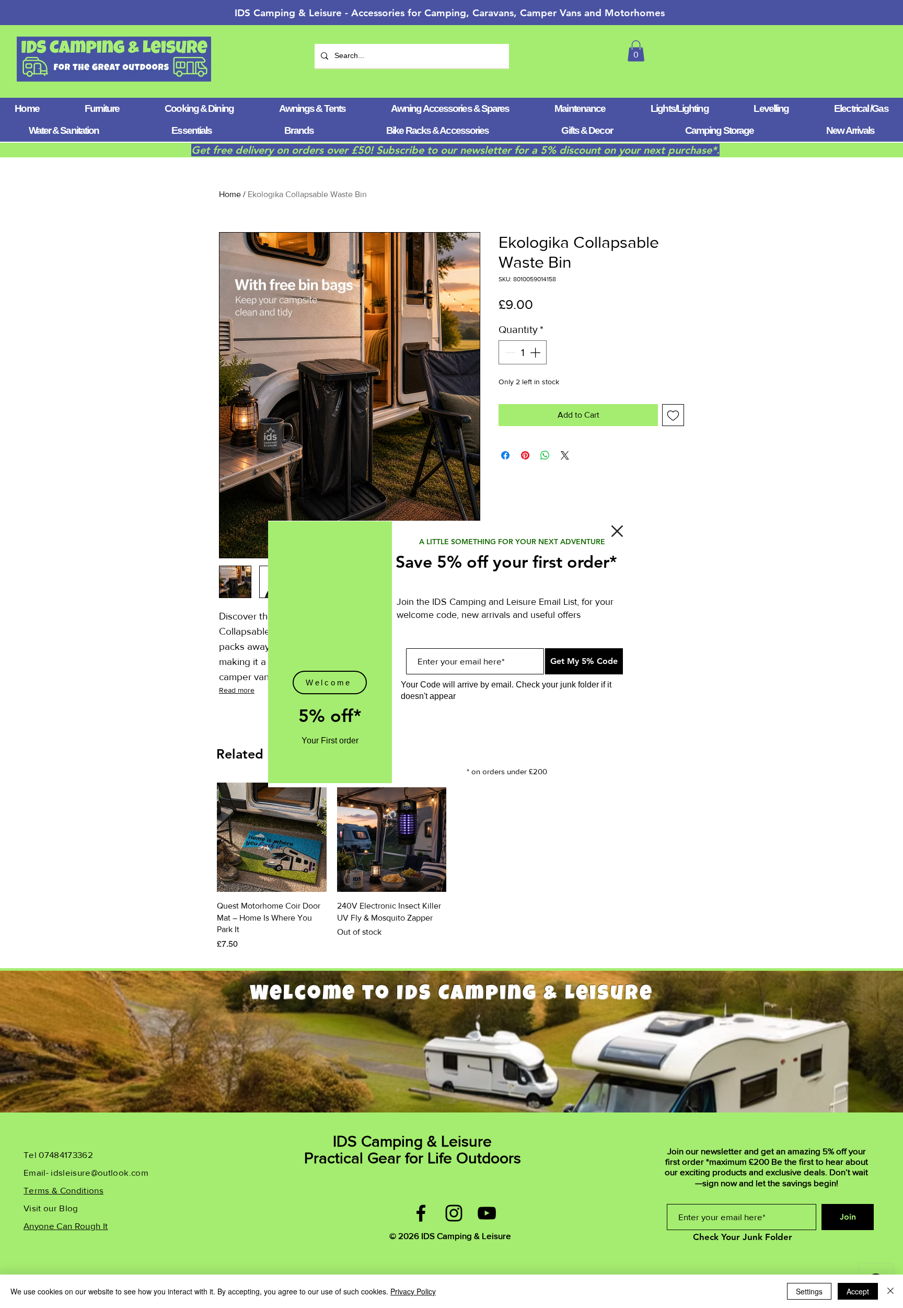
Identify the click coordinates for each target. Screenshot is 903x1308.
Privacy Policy (413, 1291)
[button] (617, 531)
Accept (858, 1291)
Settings (809, 1291)
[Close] (890, 1291)
